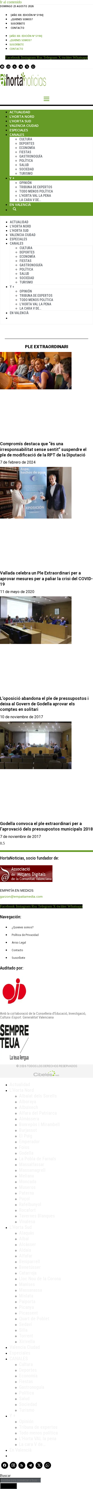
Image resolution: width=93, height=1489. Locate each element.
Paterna (26, 1193)
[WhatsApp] (33, 66)
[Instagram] (8, 66)
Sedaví (25, 1324)
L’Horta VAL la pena (37, 1438)
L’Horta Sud (20, 121)
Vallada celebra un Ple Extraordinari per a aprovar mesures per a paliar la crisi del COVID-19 (46, 578)
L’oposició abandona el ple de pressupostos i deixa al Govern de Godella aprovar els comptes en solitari (44, 704)
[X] (27, 66)
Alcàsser (27, 1244)
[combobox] (20, 1480)
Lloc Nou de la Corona (40, 1278)
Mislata (26, 1296)
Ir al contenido (11, 2)
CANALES (19, 1358)
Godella (26, 1153)
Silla (23, 1330)
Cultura (25, 139)
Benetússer (30, 1267)
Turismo (26, 173)
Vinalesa (27, 1221)
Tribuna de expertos (35, 187)
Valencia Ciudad (24, 125)
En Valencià (20, 204)
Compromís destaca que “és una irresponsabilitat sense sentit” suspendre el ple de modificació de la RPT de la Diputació (43, 449)
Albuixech (28, 1107)
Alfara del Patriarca (38, 1113)
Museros (27, 1187)
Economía (27, 148)
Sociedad (26, 169)
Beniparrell (29, 1261)
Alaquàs (26, 1233)
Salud (24, 165)
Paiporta (27, 1301)
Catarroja (27, 1273)
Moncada (27, 1181)
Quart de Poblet (34, 1318)
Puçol (24, 1199)
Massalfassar (31, 1164)
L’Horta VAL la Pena (35, 196)
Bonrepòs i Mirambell (39, 1124)
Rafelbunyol (30, 1204)
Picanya (26, 1307)
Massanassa (30, 1290)
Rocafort (27, 1210)
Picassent (28, 1313)
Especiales (19, 130)
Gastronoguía (30, 156)
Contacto (17, 28)
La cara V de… (30, 200)
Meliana (26, 1176)
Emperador (29, 1141)
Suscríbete (18, 23)
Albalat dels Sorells (38, 1096)
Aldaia (25, 1250)
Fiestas (25, 152)
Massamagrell (32, 1170)
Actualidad (20, 112)
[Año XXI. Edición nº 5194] (27, 15)
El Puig (25, 1136)
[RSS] (14, 66)
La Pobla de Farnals (37, 1159)
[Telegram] (21, 66)
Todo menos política (36, 191)
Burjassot (28, 1130)
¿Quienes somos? (22, 19)
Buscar (15, 209)
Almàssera (29, 1119)
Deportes (26, 143)
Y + (12, 178)
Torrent (26, 1336)
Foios (24, 1147)
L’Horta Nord (22, 116)
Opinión (25, 183)
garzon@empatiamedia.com (21, 896)
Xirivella (27, 1341)
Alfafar (25, 1256)
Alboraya (27, 1101)
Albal (24, 1239)
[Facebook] (2, 66)
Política (26, 161)
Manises (27, 1284)
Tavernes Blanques (37, 1216)
